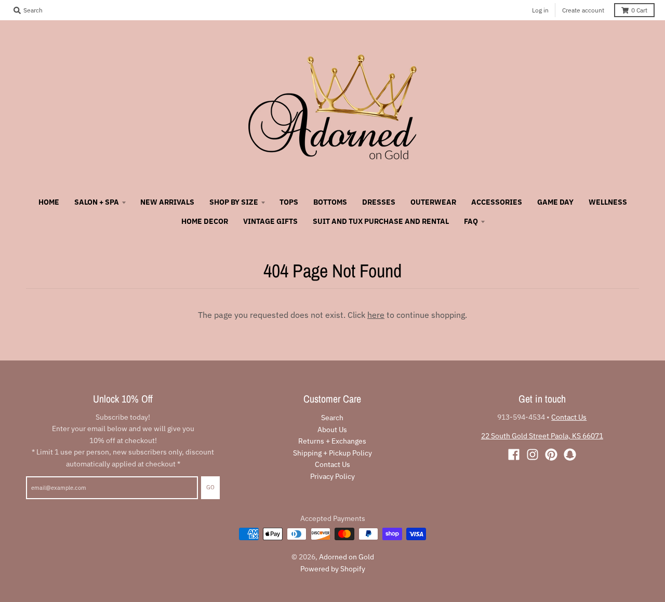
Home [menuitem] (48, 202)
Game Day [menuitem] (555, 202)
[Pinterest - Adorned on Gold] (551, 454)
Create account (583, 10)
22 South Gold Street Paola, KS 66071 (542, 435)
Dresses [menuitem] (378, 202)
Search (332, 417)
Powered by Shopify (332, 568)
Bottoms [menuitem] (330, 202)
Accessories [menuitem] (496, 202)
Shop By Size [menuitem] (233, 202)
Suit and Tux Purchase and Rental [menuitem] (381, 221)
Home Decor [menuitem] (204, 221)
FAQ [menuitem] (471, 221)
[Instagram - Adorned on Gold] (532, 454)
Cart (639, 10)
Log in (540, 10)
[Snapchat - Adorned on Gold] (570, 454)
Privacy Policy (332, 476)
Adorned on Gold (346, 556)
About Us (332, 429)
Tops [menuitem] (289, 202)
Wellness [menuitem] (608, 202)
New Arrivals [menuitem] (167, 202)
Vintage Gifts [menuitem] (270, 221)
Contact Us (332, 464)
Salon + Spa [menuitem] (96, 202)
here (375, 315)
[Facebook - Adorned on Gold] (514, 454)
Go (210, 487)
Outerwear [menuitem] (433, 202)
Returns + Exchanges (332, 441)
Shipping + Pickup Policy (332, 453)
